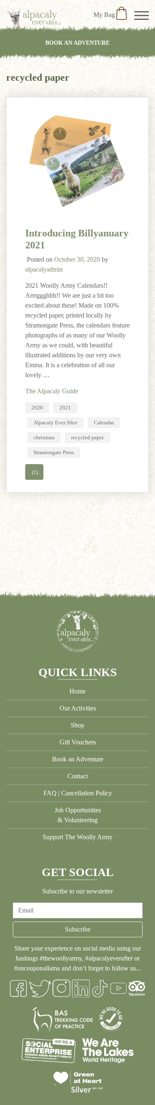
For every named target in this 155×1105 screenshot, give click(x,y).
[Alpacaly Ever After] (33, 19)
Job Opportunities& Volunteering (78, 814)
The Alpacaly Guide (51, 391)
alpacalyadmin (44, 269)
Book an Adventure (77, 42)
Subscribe (78, 929)
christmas (44, 437)
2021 (65, 407)
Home (77, 691)
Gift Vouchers (78, 742)
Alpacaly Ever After (55, 422)
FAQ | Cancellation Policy (77, 793)
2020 (37, 407)
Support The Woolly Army (77, 836)
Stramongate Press (53, 452)
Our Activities (78, 708)
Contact (77, 776)
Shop (77, 725)
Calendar (104, 422)
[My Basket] (121, 15)
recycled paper (87, 437)
